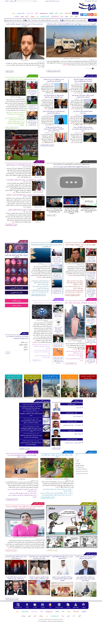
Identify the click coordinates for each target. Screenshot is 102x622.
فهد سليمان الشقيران (71, 439)
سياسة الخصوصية (18, 607)
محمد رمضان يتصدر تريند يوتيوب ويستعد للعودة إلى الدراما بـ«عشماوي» (24, 194)
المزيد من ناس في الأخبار (12, 599)
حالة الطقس (92, 452)
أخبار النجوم (40, 162)
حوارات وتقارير (91, 241)
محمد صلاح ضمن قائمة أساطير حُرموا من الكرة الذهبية (21, 79)
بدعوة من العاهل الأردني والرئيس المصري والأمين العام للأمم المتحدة (89, 210)
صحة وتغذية (59, 299)
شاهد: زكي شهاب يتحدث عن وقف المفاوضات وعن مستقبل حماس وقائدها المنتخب (54, 210)
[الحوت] (13, 281)
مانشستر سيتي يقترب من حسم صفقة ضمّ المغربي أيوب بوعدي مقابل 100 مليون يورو (15, 114)
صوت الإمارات (12, 1)
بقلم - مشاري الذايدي (71, 413)
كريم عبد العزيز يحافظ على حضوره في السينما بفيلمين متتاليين (24, 209)
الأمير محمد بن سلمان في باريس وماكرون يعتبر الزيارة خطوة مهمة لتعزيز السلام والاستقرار (71, 24)
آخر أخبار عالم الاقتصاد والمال (38, 294)
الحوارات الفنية (9, 71)
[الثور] (13, 264)
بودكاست (84, 607)
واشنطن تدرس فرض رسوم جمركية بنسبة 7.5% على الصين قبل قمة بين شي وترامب (57, 260)
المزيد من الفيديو (51, 215)
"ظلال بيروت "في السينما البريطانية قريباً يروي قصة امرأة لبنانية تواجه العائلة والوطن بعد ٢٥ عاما (31, 408)
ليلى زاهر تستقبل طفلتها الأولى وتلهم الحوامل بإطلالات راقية (80, 302)
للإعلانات (43, 607)
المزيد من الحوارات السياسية (72, 294)
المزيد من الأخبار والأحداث (47, 145)
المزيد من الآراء (56, 448)
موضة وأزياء (92, 299)
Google (6, 1)
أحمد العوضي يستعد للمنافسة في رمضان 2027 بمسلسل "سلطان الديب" (25, 179)
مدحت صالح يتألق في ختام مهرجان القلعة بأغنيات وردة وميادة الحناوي (24, 164)
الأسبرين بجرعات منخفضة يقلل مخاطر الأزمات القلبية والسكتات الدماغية (58, 330)
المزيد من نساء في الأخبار (11, 550)
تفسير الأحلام (16, 301)
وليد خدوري (71, 430)
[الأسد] (7, 273)
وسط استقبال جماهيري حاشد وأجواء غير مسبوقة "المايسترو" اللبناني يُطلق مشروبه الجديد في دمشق (40, 282)
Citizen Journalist (59, 607)
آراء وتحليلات (77, 401)
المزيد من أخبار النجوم (11, 224)
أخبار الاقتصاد (57, 241)
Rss (50, 607)
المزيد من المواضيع (24, 448)
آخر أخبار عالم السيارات (11, 499)
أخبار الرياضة (33, 76)
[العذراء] (25, 264)
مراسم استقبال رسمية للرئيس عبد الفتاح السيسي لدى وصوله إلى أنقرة (71, 164)
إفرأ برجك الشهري (16, 292)
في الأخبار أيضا (91, 76)
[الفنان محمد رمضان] (38, 196)
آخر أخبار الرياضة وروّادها (12, 127)
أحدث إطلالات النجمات (71, 363)
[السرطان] (13, 273)
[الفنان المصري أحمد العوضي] (38, 182)
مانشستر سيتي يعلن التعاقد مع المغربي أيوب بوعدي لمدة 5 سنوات (57, 20)
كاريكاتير (85, 503)
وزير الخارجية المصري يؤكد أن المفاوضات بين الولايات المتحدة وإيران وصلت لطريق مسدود (54, 128)
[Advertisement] (42, 7)
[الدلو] (19, 281)
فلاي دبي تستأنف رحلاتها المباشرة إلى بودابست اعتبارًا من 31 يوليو (56, 493)
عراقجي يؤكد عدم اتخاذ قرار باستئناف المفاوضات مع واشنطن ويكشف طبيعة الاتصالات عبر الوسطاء (75, 282)
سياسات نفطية (77, 434)
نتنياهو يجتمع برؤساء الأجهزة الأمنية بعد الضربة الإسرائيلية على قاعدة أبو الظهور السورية (91, 275)
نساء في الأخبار (39, 503)
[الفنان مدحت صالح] (38, 167)
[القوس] (19, 273)
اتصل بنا (35, 607)
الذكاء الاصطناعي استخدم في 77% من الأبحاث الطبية (48, 302)
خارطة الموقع (76, 607)
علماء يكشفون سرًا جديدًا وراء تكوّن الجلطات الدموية (58, 315)
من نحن (68, 607)
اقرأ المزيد (65, 64)
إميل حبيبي (78, 407)
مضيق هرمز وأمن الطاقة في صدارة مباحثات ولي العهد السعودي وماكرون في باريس (83, 128)
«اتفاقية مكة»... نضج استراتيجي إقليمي (72, 425)
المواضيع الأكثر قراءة (43, 401)
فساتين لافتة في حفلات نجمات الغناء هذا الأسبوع (91, 361)
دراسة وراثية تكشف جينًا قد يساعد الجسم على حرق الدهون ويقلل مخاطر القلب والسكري (41, 346)
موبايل (27, 607)
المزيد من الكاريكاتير (52, 550)
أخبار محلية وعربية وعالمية (53, 71)
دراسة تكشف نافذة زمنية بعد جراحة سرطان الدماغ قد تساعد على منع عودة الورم (41, 351)
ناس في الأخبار (91, 554)
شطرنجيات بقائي (77, 416)
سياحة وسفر (68, 452)
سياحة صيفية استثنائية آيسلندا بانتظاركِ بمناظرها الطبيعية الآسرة (56, 495)
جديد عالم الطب (36, 360)
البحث (35, 1)
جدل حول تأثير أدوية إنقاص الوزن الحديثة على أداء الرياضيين (58, 345)
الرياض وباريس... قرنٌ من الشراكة (73, 442)
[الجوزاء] (7, 264)
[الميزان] (7, 281)
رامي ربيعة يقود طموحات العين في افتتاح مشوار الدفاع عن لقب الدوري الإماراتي (15, 123)
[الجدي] (19, 264)
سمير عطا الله (71, 404)
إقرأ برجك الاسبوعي (16, 288)
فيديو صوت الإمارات (89, 162)
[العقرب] (25, 273)
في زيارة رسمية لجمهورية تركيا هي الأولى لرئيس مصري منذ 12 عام (71, 166)
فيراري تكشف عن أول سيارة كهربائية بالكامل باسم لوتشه (22, 493)
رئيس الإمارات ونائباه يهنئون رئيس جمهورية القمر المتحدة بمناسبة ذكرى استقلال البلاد (85, 578)
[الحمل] (25, 281)
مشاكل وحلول (16, 305)
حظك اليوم (23, 241)
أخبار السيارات (33, 452)
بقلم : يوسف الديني (71, 421)
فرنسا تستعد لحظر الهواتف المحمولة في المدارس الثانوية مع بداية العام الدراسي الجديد (31, 429)
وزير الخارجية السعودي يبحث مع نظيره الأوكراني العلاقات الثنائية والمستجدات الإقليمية (62, 578)
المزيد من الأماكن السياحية (47, 497)
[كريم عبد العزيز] (38, 211)
